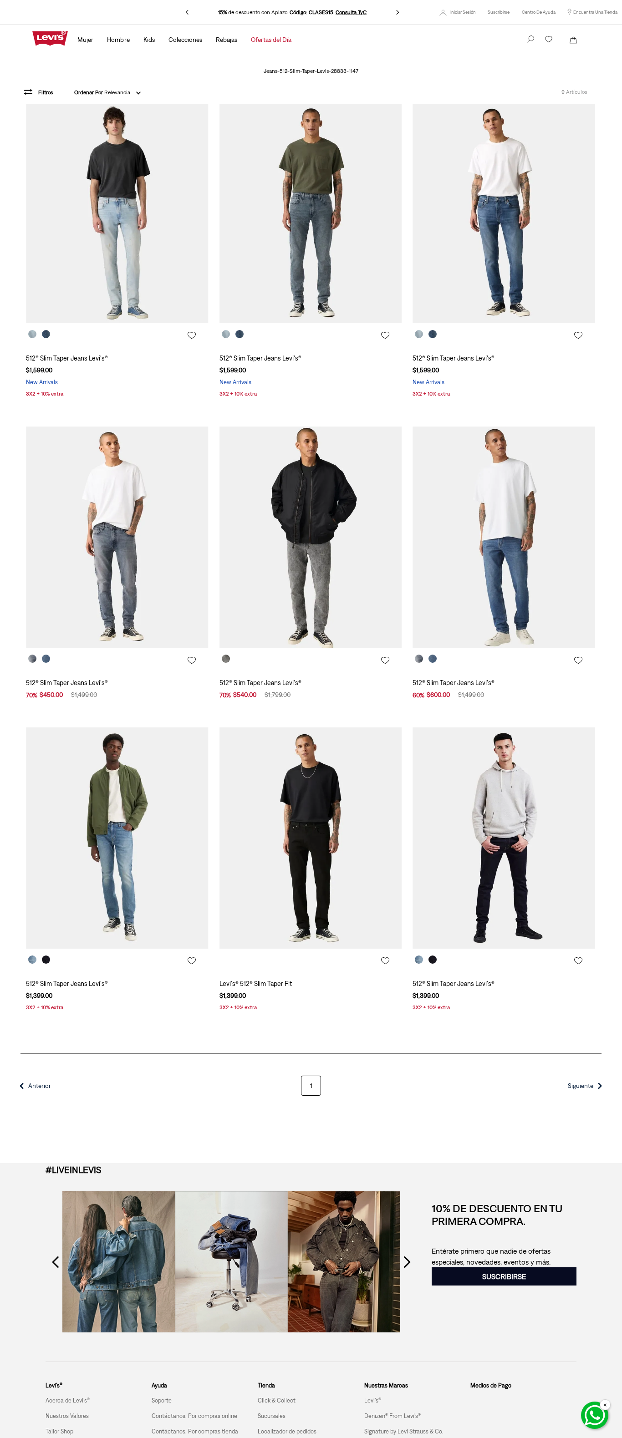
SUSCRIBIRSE (504, 1276)
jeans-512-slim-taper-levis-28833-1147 (311, 71)
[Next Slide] (398, 12)
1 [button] (311, 1085)
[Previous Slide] (187, 12)
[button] (498, 12)
